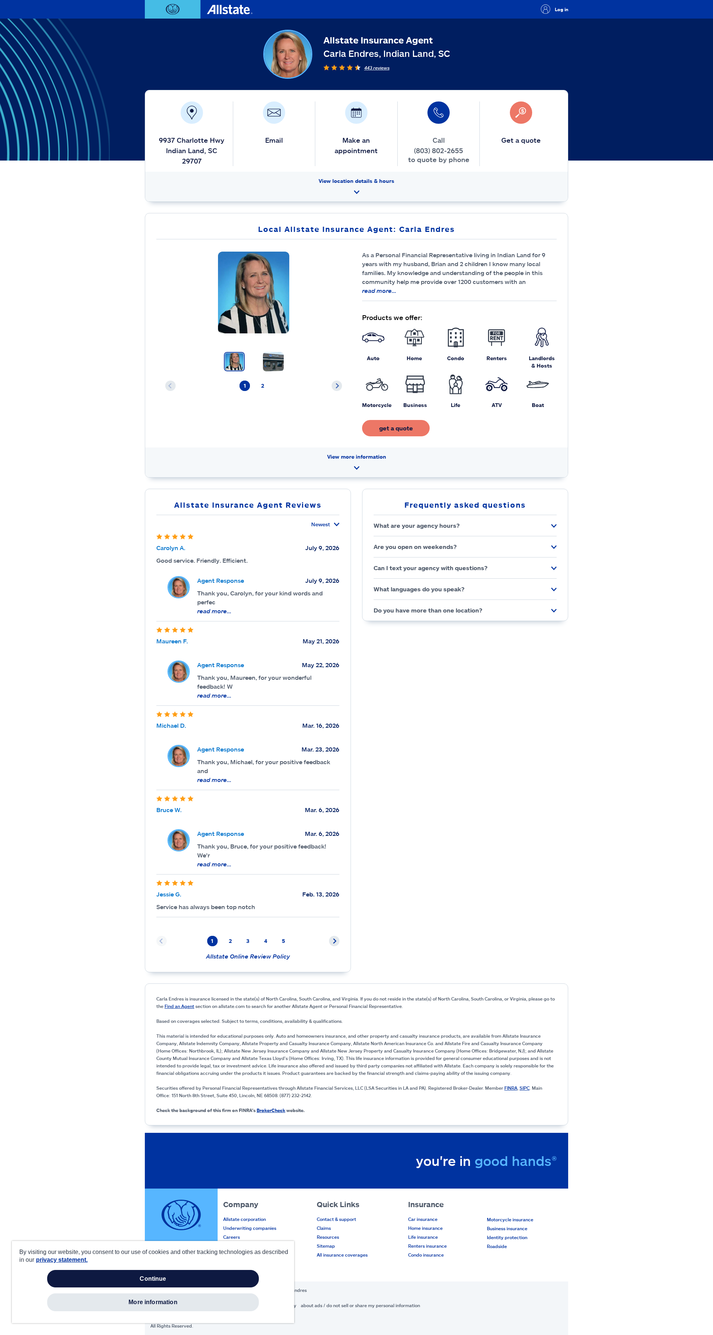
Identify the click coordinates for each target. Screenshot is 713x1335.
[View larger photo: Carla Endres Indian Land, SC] (254, 292)
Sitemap (326, 1245)
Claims (324, 1228)
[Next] (337, 386)
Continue (153, 1279)
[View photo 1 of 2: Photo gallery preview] (234, 361)
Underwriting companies (249, 1228)
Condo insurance (426, 1254)
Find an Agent (179, 1006)
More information (153, 1302)
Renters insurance (427, 1245)
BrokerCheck (271, 1110)
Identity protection (507, 1237)
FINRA (510, 1087)
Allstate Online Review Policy (248, 956)
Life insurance (423, 1236)
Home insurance (425, 1228)
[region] (153, 1282)
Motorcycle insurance (510, 1219)
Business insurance (507, 1228)
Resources (328, 1236)
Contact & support (336, 1219)
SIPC (525, 1087)
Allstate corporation (244, 1219)
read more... (379, 290)
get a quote (396, 427)
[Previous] (170, 386)
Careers (231, 1236)
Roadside (497, 1246)
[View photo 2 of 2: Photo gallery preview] (273, 361)
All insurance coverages (342, 1254)
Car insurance (422, 1219)
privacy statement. (62, 1260)
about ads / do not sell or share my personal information (360, 1305)
